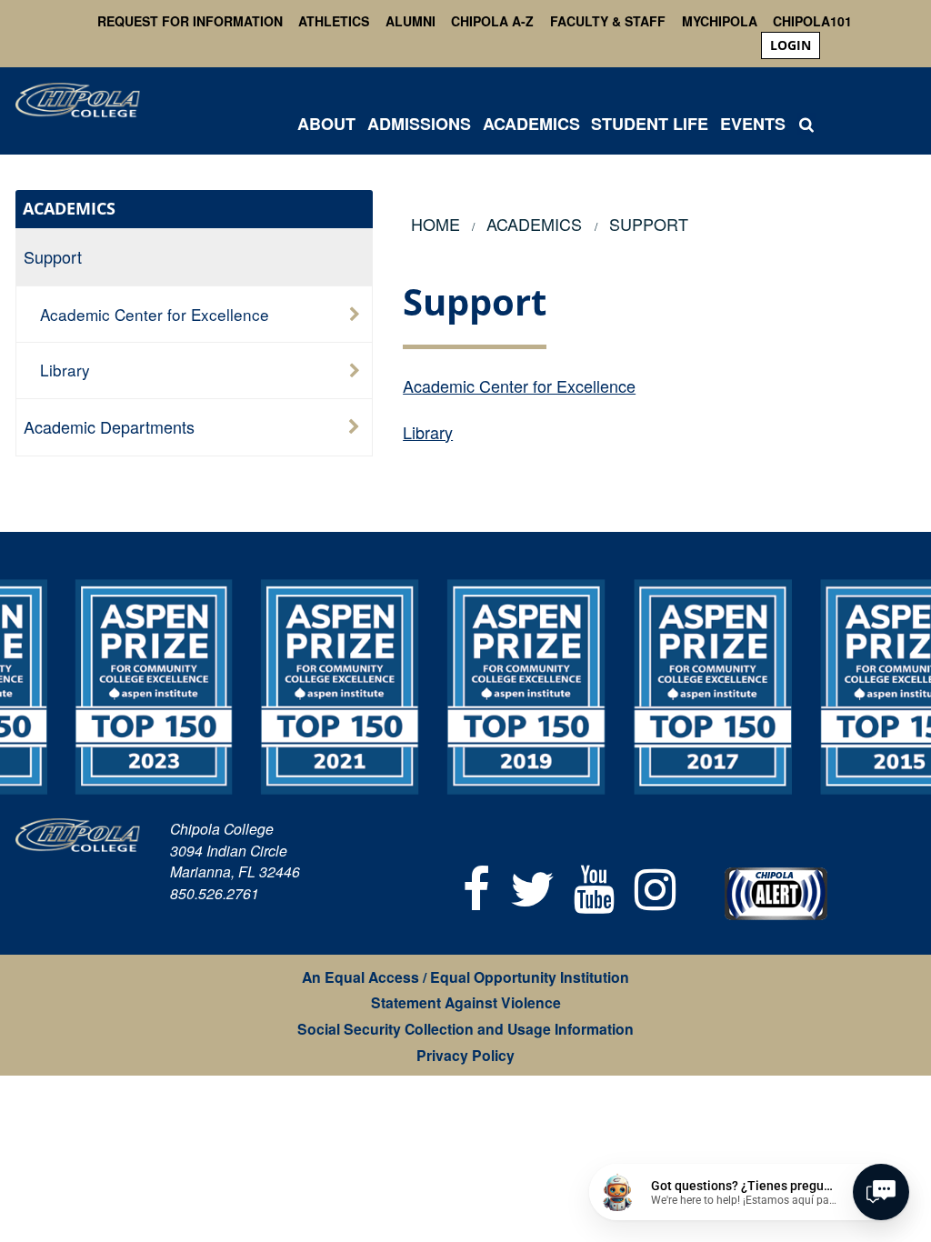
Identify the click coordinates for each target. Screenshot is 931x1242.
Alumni (410, 21)
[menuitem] (790, 45)
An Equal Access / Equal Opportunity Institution (465, 977)
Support (53, 256)
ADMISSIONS (419, 123)
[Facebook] (476, 886)
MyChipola (719, 21)
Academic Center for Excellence (519, 385)
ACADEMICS (531, 123)
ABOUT (326, 123)
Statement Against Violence (466, 1002)
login (790, 45)
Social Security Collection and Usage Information (465, 1028)
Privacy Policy (465, 1055)
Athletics (333, 21)
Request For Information (190, 21)
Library (428, 432)
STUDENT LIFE (649, 123)
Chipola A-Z (492, 21)
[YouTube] (595, 886)
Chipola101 (812, 21)
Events (753, 123)
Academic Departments (109, 426)
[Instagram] (655, 886)
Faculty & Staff (608, 21)
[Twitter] (532, 886)
